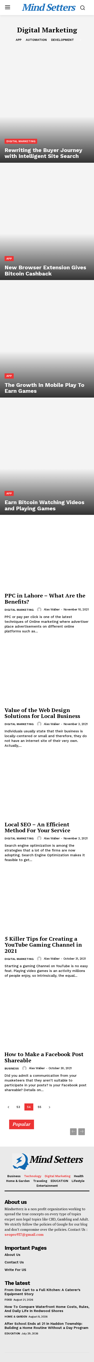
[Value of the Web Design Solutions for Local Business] (47, 672)
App (18, 40)
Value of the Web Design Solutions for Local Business (42, 713)
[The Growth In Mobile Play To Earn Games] (47, 341)
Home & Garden (16, 1316)
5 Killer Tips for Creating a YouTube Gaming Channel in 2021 (43, 944)
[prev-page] (8, 1107)
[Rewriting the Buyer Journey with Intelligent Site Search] (47, 106)
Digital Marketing (20, 141)
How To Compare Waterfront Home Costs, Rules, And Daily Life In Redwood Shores (47, 1309)
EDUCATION (12, 1333)
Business (12, 1068)
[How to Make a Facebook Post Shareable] (47, 1017)
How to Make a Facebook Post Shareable (44, 1057)
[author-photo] (40, 609)
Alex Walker (52, 609)
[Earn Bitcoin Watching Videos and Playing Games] (47, 458)
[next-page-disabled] (81, 1131)
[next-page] (49, 1107)
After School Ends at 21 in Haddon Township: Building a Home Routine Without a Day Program (46, 1326)
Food (8, 1299)
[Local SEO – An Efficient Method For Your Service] (47, 787)
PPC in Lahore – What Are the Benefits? (45, 598)
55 (39, 1107)
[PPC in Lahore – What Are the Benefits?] (47, 558)
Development (62, 40)
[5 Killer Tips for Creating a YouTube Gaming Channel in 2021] (47, 901)
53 (18, 1107)
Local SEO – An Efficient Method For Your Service (37, 827)
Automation (36, 40)
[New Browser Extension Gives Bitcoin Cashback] (47, 223)
